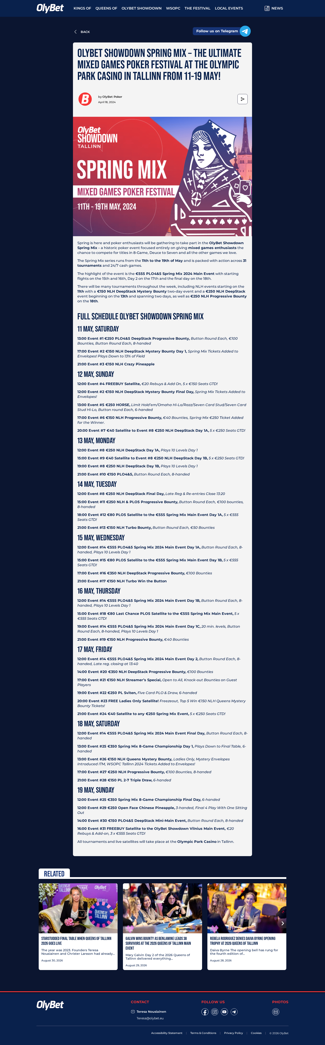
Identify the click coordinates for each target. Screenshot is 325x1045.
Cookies (256, 1033)
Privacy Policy (233, 1033)
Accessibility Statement (166, 1033)
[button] (43, 923)
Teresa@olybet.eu (150, 1018)
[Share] (242, 99)
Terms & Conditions (203, 1033)
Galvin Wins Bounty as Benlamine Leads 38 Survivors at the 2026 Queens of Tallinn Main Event (158, 943)
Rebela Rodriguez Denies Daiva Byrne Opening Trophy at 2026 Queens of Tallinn (242, 941)
